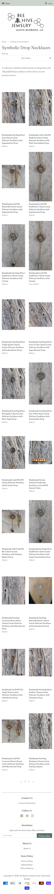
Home (4, 42)
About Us (27, 848)
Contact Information (27, 803)
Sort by (5, 53)
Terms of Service (27, 868)
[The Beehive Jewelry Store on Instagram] (32, 816)
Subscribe (44, 835)
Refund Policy (27, 865)
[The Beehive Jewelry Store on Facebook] (21, 816)
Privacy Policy (27, 861)
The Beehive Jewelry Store (29, 876)
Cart (50, 3)
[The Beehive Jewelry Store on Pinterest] (27, 816)
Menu (7, 3)
